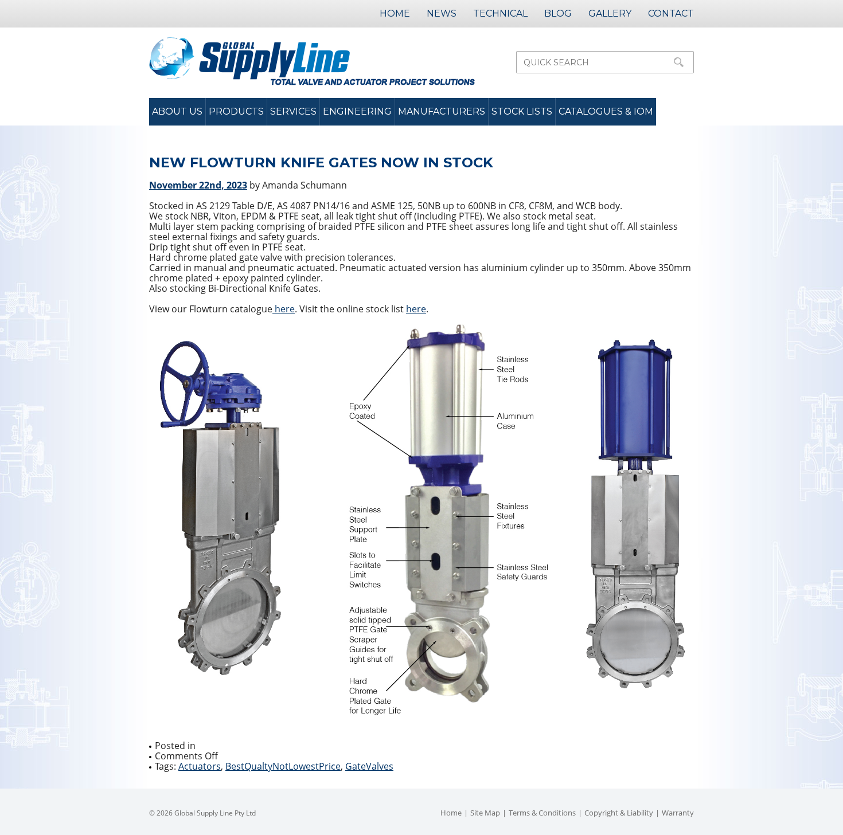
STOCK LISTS (521, 111)
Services (293, 111)
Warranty (678, 812)
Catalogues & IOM (606, 111)
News (441, 13)
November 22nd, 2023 (198, 185)
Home (395, 13)
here (283, 309)
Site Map (485, 812)
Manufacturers (441, 111)
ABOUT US (177, 111)
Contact (671, 13)
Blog (558, 13)
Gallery (609, 13)
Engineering (357, 111)
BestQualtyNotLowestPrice (283, 766)
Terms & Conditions (542, 812)
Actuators (199, 766)
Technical (500, 13)
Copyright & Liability (618, 812)
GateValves (369, 766)
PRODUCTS (236, 111)
